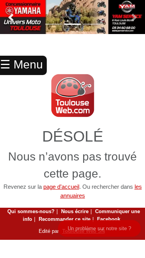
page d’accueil (61, 186)
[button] (11, 17)
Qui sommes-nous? (31, 211)
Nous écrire (75, 211)
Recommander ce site (64, 219)
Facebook (108, 219)
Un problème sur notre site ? (99, 228)
